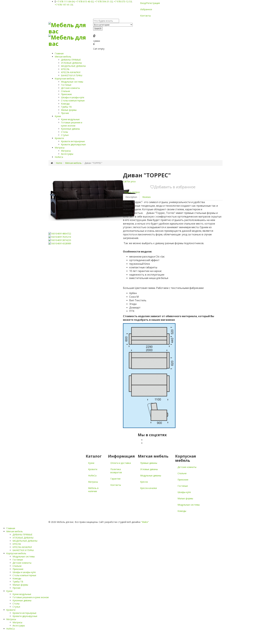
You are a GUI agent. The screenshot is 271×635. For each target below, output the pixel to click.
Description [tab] (131, 197)
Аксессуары (67, 153)
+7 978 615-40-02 (84, 1)
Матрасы (59, 147)
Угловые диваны (149, 469)
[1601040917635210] (59, 236)
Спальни (65, 91)
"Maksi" (145, 521)
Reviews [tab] (146, 197)
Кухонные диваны (70, 128)
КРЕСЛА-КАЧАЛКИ (70, 72)
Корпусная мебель (65, 78)
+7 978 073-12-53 (123, 1)
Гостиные (66, 84)
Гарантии (115, 478)
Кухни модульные (70, 119)
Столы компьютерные (73, 100)
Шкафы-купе (184, 492)
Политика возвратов (116, 471)
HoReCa (59, 156)
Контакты (145, 15)
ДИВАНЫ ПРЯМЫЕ (71, 59)
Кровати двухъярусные (73, 144)
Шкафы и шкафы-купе (72, 97)
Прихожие (66, 94)
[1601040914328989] (59, 243)
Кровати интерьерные (73, 141)
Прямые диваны (148, 462)
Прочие (65, 113)
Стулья (65, 135)
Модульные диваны (150, 475)
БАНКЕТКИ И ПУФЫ (71, 75)
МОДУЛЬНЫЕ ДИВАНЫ (73, 65)
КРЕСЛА (65, 69)
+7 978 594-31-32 (104, 1)
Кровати (59, 138)
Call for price (129, 181)
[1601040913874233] (59, 239)
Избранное (146, 9)
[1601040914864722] (59, 233)
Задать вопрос (132, 192)
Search (97, 28)
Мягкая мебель (63, 56)
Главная (59, 53)
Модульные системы (72, 81)
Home (59, 162)
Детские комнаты (70, 87)
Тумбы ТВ (66, 106)
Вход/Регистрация (150, 3)
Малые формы (69, 109)
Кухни (58, 116)
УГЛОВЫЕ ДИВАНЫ (71, 62)
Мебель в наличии (93, 490)
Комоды (65, 103)
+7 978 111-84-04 (65, 1)
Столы (64, 131)
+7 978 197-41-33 (64, 4)
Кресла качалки (148, 488)
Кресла (144, 481)
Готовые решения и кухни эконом (71, 124)
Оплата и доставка (120, 462)
